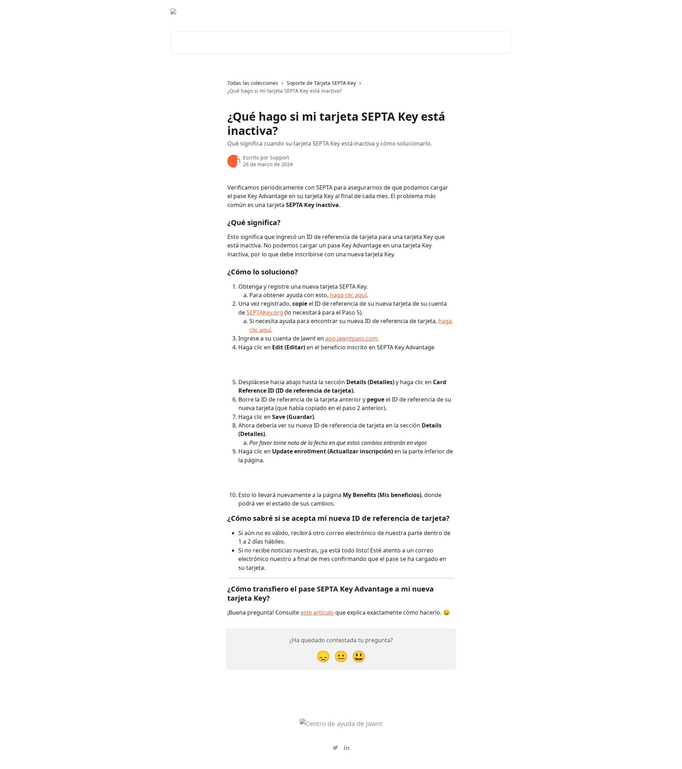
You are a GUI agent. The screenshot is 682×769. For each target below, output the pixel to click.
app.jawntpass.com (351, 338)
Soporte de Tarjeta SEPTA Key (321, 83)
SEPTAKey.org (265, 312)
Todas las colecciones (252, 83)
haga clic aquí (348, 295)
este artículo (317, 612)
